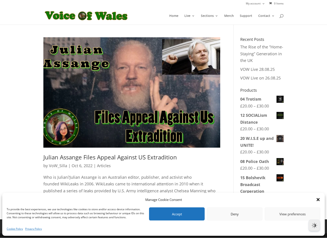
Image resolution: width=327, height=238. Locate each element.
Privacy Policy (33, 229)
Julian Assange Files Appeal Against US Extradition (110, 157)
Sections (207, 16)
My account (253, 3)
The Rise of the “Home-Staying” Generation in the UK (261, 53)
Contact (264, 16)
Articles (104, 165)
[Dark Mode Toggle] (314, 225)
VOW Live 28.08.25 (257, 69)
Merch (229, 16)
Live (187, 16)
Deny (235, 214)
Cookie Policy (15, 229)
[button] (318, 199)
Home (173, 16)
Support (246, 16)
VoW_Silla (58, 165)
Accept (177, 214)
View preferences (292, 214)
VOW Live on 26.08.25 (260, 78)
